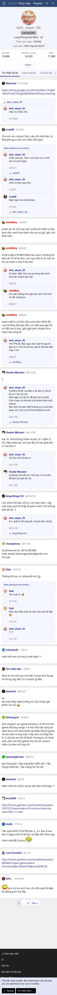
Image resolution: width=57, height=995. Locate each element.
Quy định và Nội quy (11, 971)
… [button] (23, 903)
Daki (8, 569)
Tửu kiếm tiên (13, 669)
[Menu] (4, 3)
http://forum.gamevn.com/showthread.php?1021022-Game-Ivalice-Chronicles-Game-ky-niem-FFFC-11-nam (27, 808)
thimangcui (12, 717)
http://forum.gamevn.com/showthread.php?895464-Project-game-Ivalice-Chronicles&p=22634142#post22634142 (27, 863)
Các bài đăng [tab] (47, 72)
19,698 (5, 56)
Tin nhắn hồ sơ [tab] (10, 72)
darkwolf (11, 691)
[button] (28, 960)
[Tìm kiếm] (53, 3)
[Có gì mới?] (47, 3)
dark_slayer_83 (17, 108)
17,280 (51, 56)
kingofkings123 (15, 496)
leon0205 (11, 798)
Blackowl (11, 83)
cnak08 (10, 129)
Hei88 (9, 824)
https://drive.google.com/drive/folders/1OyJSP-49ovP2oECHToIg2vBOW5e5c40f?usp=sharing (28, 91)
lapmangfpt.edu (15, 756)
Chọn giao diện (11, 953)
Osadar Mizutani (15, 372)
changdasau (13, 543)
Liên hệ (5, 965)
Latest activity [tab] (29, 72)
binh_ (9, 878)
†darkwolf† (12, 650)
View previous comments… (17, 148)
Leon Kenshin (14, 852)
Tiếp (34, 903)
